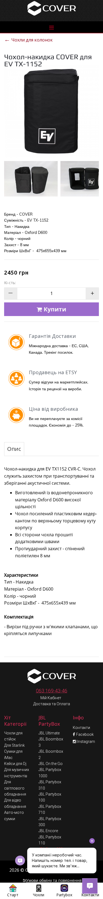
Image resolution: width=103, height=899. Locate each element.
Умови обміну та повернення (54, 880)
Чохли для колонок (28, 39)
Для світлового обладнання (15, 788)
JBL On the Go (50, 763)
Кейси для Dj (15, 763)
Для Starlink (14, 745)
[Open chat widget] (90, 886)
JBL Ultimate (49, 733)
